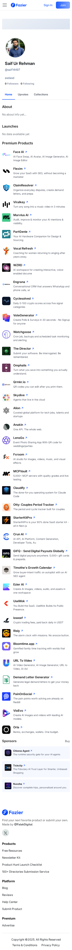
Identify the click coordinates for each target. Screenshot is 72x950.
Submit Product (12, 909)
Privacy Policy (50, 945)
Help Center (10, 902)
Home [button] (8, 94)
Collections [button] (41, 94)
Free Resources (12, 850)
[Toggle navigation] (6, 5)
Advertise (8, 925)
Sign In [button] (48, 5)
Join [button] (63, 5)
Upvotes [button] (23, 94)
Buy (67, 741)
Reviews (7, 895)
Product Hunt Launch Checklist (22, 864)
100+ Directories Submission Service (25, 871)
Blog (5, 888)
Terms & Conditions (24, 945)
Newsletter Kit (11, 857)
